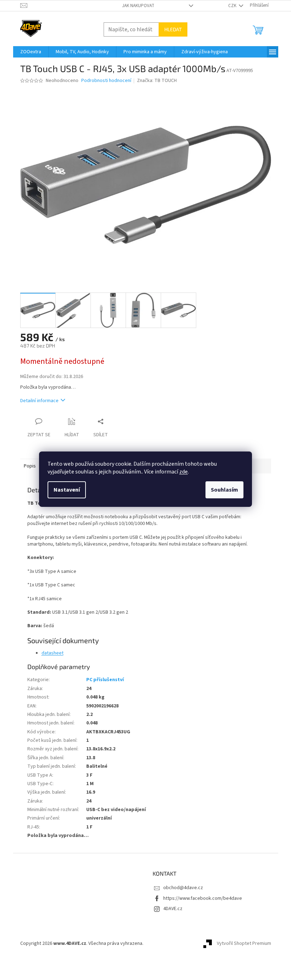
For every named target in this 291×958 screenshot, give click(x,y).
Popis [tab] (30, 466)
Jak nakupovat (138, 5)
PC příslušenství (105, 679)
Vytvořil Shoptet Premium (244, 943)
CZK (232, 5)
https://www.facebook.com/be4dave (202, 898)
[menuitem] (30, 52)
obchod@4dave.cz (183, 887)
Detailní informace (39, 400)
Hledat (173, 29)
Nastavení (67, 490)
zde (183, 472)
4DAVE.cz (172, 908)
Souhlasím (224, 490)
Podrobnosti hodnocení (106, 80)
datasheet (53, 653)
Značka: (157, 80)
